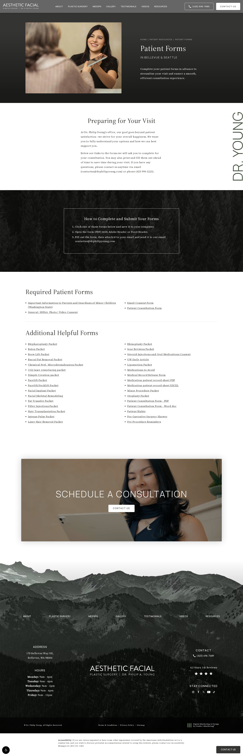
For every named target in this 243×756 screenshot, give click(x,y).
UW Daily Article (138, 359)
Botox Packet (36, 349)
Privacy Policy (127, 725)
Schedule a (121, 494)
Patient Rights (136, 411)
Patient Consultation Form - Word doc (151, 406)
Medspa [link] (97, 6)
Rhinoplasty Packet (139, 344)
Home (143, 39)
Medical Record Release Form (146, 375)
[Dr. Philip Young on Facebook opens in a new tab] (198, 692)
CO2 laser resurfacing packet (47, 370)
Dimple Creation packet (43, 375)
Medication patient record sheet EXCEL (153, 385)
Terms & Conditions (107, 725)
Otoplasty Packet (138, 396)
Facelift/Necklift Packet (43, 385)
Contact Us (228, 6)
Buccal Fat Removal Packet (45, 359)
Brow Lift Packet (38, 354)
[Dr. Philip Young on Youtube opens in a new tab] (209, 692)
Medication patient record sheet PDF (151, 380)
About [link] (59, 6)
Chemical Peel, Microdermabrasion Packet (55, 364)
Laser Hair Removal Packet (45, 421)
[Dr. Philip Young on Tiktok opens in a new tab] (214, 692)
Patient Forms (183, 39)
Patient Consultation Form (144, 308)
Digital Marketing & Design (206, 725)
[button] (6, 750)
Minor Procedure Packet (143, 390)
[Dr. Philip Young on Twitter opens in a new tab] (203, 692)
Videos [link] (145, 6)
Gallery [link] (111, 6)
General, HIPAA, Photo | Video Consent (53, 312)
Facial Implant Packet (42, 390)
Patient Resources (161, 39)
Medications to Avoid (141, 370)
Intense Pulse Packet (41, 416)
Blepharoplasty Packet (42, 344)
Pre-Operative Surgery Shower (147, 416)
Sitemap (141, 725)
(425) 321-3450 (77, 746)
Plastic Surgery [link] (78, 6)
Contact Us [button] (228, 749)
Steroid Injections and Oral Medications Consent (159, 354)
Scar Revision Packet (140, 349)
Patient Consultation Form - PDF (148, 401)
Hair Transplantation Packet (46, 411)
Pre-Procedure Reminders (144, 421)
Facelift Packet (37, 380)
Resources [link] (160, 6)
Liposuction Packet (139, 364)
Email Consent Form (140, 303)
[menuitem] (59, 6)
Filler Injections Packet (43, 406)
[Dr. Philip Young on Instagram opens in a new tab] (193, 692)
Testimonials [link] (128, 6)
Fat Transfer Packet (40, 401)
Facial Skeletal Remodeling (45, 396)
